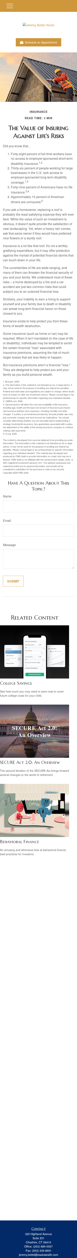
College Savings (16, 683)
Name (7, 496)
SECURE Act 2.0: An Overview (30, 762)
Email (7, 520)
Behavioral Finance (19, 841)
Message (9, 545)
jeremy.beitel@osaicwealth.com (38, 1255)
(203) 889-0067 (43, 1246)
